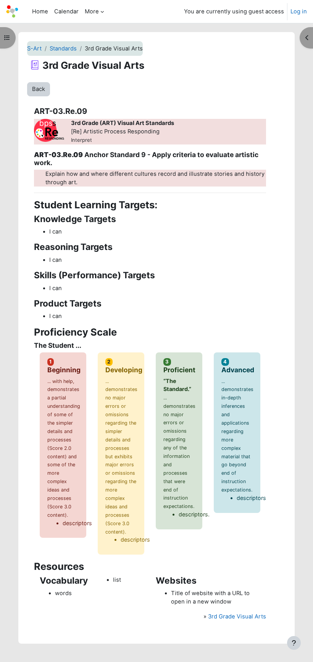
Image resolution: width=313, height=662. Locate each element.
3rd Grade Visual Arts (237, 616)
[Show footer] (294, 643)
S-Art (34, 48)
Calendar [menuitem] (66, 11)
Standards (63, 48)
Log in (298, 11)
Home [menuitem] (40, 11)
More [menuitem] (92, 11)
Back (38, 89)
